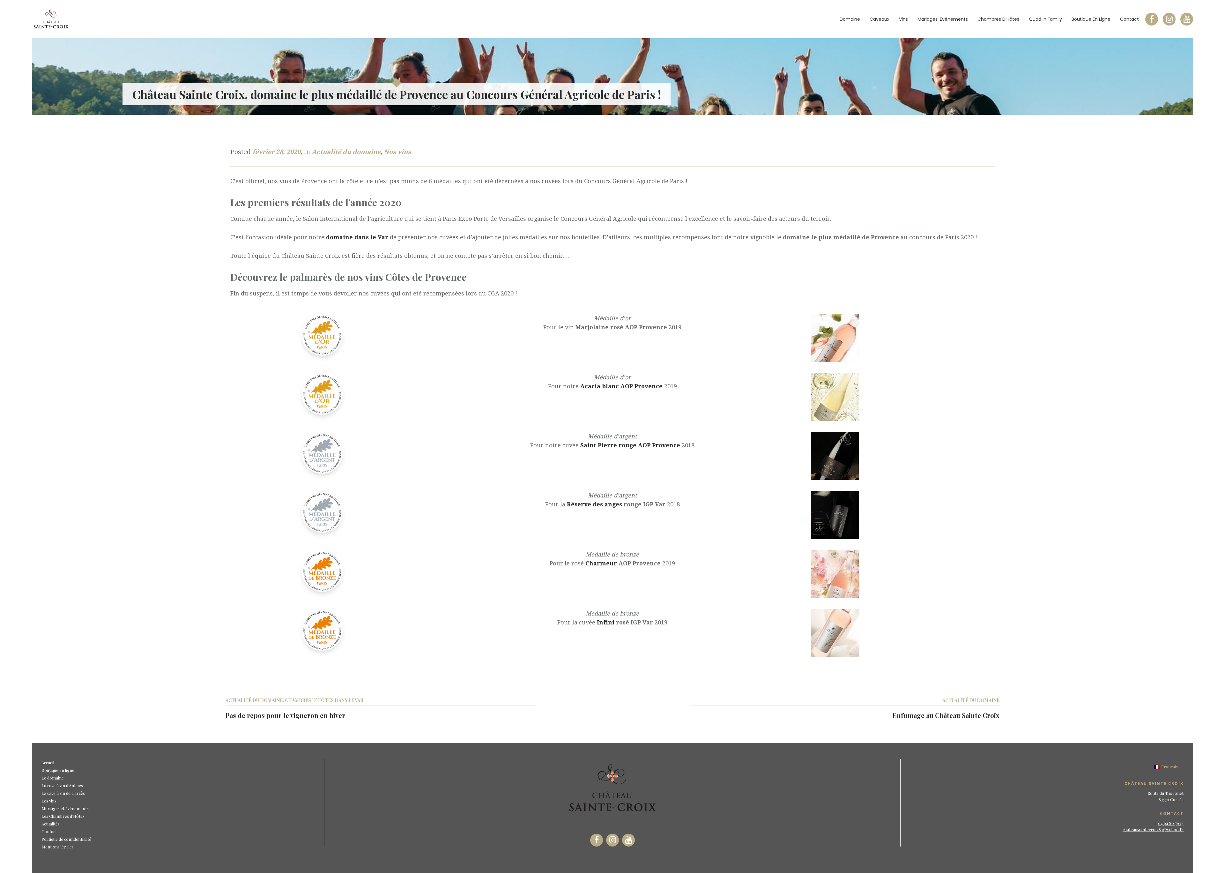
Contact (1129, 19)
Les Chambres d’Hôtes (63, 816)
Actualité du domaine (346, 152)
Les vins (48, 800)
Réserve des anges (594, 504)
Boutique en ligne (1091, 19)
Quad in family (1045, 19)
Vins (903, 19)
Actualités (50, 823)
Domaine (850, 19)
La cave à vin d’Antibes (62, 785)
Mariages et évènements (65, 808)
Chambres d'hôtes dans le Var (324, 700)
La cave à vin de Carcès (63, 793)
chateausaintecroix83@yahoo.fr (1153, 829)
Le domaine (52, 777)
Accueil (47, 762)
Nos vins (397, 152)
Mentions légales (57, 846)
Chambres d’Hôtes (998, 19)
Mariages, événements (942, 19)
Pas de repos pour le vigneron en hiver (285, 715)
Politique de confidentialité (66, 839)
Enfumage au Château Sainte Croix (946, 715)
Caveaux (879, 19)
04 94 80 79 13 (1171, 823)
